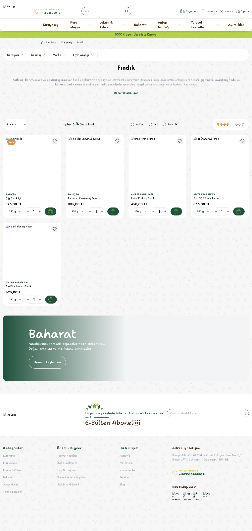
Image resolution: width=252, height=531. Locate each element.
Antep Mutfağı (164, 25)
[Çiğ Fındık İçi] (32, 164)
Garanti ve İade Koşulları (71, 477)
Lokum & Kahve (106, 25)
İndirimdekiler (127, 470)
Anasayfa (125, 456)
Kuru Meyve (75, 25)
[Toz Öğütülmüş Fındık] (220, 164)
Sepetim (124, 477)
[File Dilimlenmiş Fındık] (32, 252)
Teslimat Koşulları (67, 456)
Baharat (140, 25)
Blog (122, 484)
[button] (87, 34)
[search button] (126, 11)
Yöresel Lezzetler (198, 25)
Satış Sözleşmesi (66, 470)
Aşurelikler (236, 25)
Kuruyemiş (50, 25)
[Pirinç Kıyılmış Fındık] (157, 164)
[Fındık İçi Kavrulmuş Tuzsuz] (95, 164)
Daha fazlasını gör (126, 93)
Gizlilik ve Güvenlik (68, 484)
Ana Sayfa (51, 42)
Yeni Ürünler (126, 463)
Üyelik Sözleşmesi (67, 463)
